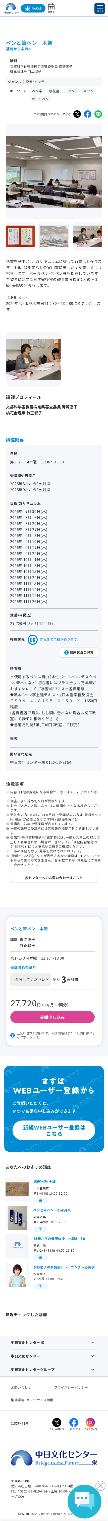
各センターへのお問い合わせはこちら (54, 877)
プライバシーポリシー (71, 1387)
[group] (20, 236)
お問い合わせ (21, 1387)
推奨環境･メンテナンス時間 (32, 1399)
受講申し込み (52, 1017)
